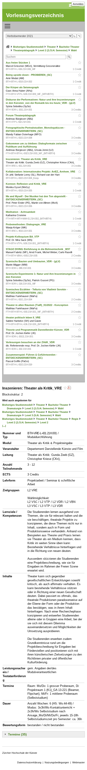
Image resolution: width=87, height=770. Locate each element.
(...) (4, 425)
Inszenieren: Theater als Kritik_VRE (27, 159)
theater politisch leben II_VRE (23, 317)
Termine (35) (17, 734)
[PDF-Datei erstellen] (69, 388)
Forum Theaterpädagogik (21, 115)
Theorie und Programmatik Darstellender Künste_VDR (38, 329)
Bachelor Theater (69, 46)
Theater (51, 46)
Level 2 (44, 422)
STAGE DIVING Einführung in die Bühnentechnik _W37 (38, 249)
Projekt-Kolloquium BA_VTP (23, 236)
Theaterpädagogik (24, 50)
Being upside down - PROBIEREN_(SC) (29, 75)
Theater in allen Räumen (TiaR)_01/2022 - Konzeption (37, 305)
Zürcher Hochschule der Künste (19, 753)
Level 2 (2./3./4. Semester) (53, 50)
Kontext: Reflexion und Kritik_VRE (26, 183)
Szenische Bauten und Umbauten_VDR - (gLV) (33, 261)
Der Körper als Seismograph (22, 87)
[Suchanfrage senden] (69, 57)
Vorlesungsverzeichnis (35, 15)
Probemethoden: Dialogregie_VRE (26, 224)
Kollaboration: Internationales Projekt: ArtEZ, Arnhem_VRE (41, 171)
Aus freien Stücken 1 (18, 62)
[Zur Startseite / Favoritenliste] (8, 46)
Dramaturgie (14, 408)
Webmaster (78, 762)
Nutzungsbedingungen (57, 762)
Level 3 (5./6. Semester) (38, 415)
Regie (75, 419)
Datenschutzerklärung (29, 762)
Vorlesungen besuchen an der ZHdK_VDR (30, 342)
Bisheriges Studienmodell (28, 46)
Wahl (74, 50)
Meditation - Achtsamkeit (21, 212)
